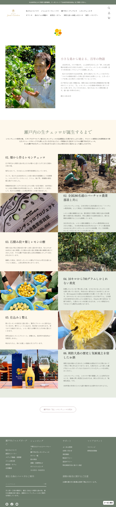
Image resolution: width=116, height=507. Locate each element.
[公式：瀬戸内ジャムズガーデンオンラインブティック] (13, 13)
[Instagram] (6, 504)
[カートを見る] (109, 18)
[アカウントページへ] (109, 13)
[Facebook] (11, 504)
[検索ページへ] (109, 8)
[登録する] (45, 484)
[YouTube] (16, 504)
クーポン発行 (108, 503)
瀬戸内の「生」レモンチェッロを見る (58, 409)
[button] (109, 18)
